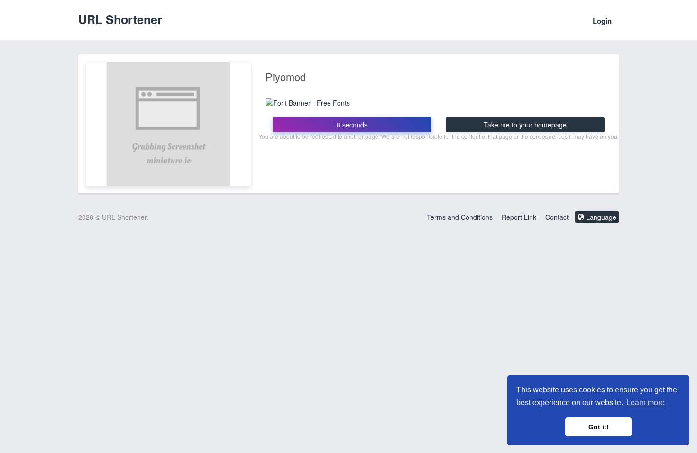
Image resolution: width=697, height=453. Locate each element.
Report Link (519, 217)
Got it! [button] (598, 427)
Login (602, 21)
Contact (557, 217)
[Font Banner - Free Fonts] (308, 101)
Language (600, 217)
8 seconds (352, 124)
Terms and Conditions (460, 217)
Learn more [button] (645, 403)
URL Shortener (120, 19)
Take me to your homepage (525, 124)
